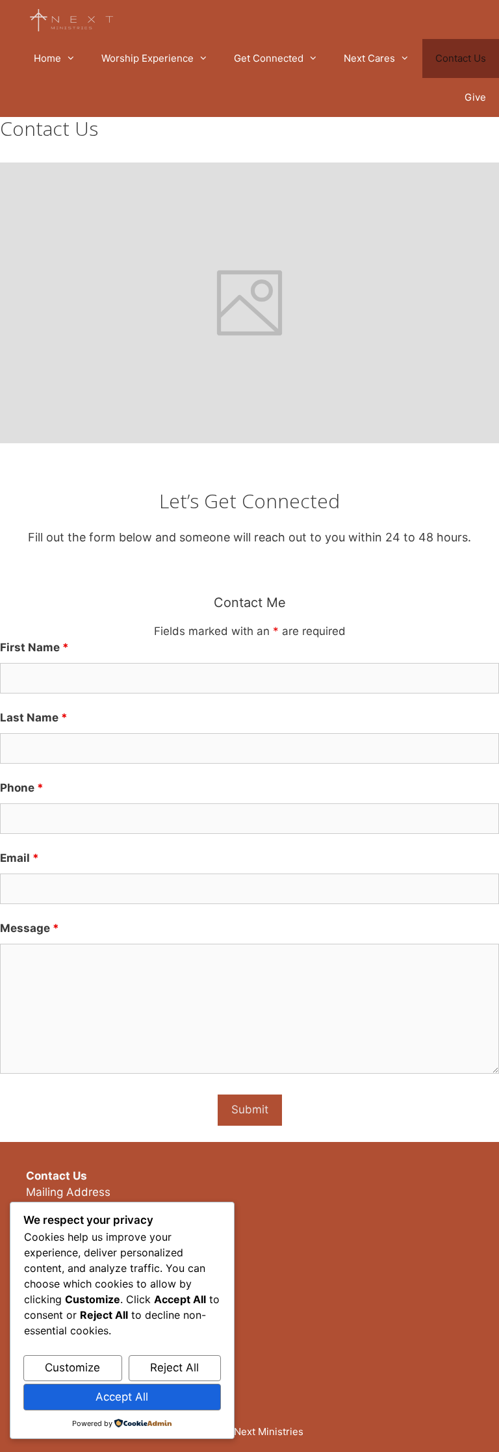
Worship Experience (147, 58)
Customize (72, 1367)
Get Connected (268, 58)
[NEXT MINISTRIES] (74, 19)
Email (19, 857)
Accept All (122, 1396)
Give (475, 97)
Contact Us (460, 58)
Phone (22, 787)
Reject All (174, 1367)
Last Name (34, 717)
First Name (34, 647)
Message (29, 928)
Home (47, 58)
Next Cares (369, 58)
